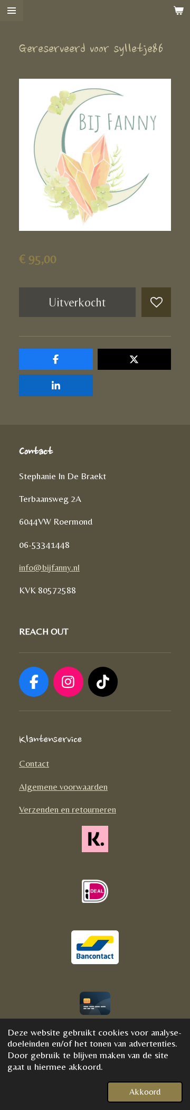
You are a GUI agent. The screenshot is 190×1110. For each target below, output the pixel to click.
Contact (34, 763)
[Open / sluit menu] (11, 10)
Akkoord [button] (144, 1092)
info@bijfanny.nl (49, 567)
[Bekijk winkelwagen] (178, 10)
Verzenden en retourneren (67, 809)
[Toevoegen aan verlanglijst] (156, 302)
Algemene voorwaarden (63, 786)
